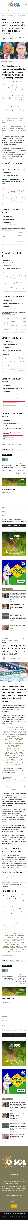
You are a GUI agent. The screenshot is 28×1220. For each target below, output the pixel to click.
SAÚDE (14, 1218)
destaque (8, 449)
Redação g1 (6, 444)
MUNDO (23, 1216)
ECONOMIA (17, 1216)
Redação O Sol (12, 38)
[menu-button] (3, 4)
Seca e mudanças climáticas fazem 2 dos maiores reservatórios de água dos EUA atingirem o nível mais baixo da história (18, 617)
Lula (12, 449)
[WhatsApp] (6, 459)
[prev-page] (3, 633)
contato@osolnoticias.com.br (18, 1195)
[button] (26, 4)
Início (3, 15)
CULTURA (11, 1216)
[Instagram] (15, 1206)
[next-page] (5, 633)
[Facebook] (3, 459)
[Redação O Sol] (4, 38)
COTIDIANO (5, 1216)
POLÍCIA (4, 1218)
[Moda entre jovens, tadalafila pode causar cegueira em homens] (5, 627)
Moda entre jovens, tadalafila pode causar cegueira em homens (17, 627)
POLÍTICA (7, 15)
